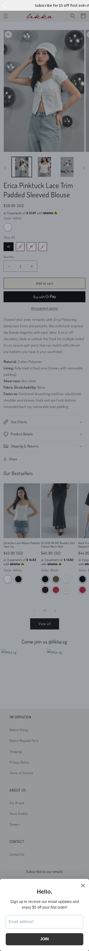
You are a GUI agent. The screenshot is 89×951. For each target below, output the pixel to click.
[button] (4, 5)
